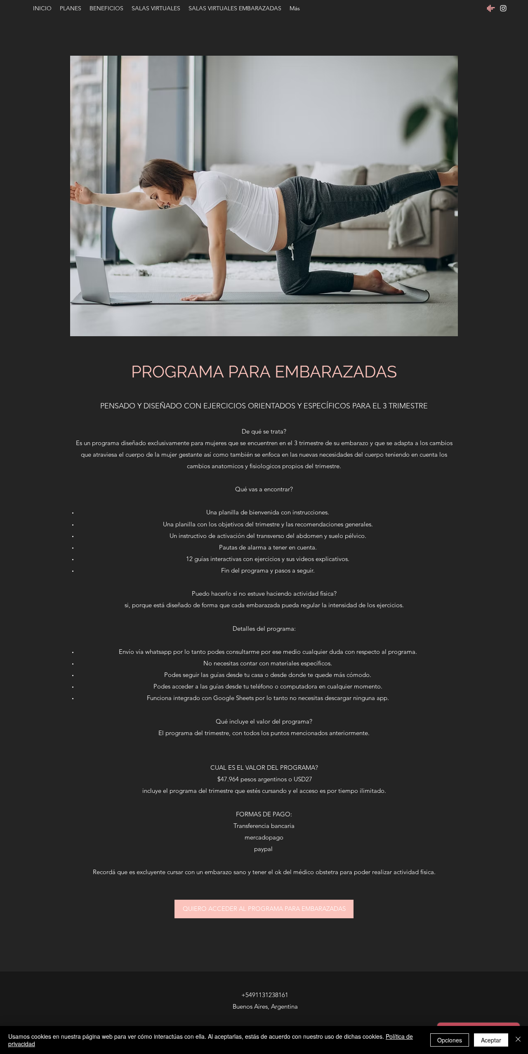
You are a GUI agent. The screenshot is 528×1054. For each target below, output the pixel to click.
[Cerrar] (518, 1040)
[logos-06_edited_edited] (491, 8)
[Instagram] (503, 8)
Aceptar (491, 1040)
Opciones (449, 1040)
